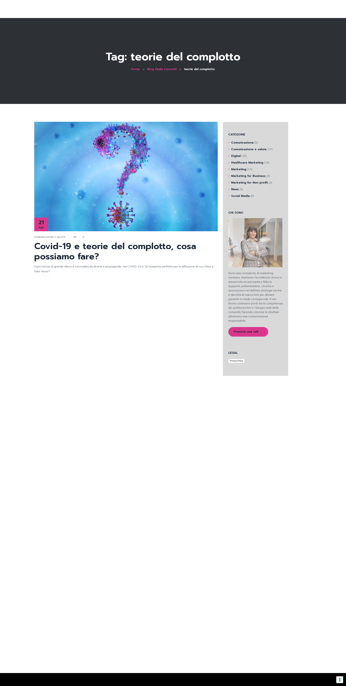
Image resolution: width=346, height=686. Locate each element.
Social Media (240, 196)
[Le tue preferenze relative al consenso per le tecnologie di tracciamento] (339, 679)
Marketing (238, 169)
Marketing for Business (248, 176)
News (235, 189)
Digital (236, 156)
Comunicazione (242, 142)
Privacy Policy (236, 360)
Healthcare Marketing (247, 162)
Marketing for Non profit (249, 182)
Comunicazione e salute (49, 237)
